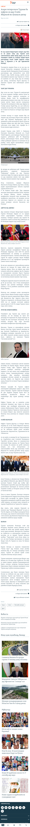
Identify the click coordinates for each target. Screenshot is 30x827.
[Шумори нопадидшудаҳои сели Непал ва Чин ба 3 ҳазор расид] (15, 692)
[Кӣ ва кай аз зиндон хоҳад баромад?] (15, 720)
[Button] (23, 22)
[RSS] (23, 807)
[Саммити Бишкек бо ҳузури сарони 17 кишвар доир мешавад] (15, 648)
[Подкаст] (2, 811)
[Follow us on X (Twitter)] (16, 807)
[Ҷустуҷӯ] (26, 825)
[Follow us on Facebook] (5, 807)
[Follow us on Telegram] (20, 807)
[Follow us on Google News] (2, 807)
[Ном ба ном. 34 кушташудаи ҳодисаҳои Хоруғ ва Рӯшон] (15, 741)
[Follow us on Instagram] (13, 807)
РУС (20, 825)
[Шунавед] (8, 825)
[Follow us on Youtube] (9, 807)
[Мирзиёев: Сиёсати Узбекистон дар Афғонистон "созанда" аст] (15, 670)
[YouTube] (14, 825)
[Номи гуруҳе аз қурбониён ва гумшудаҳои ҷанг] (15, 785)
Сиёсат (3, 6)
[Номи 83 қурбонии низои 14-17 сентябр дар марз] (15, 763)
